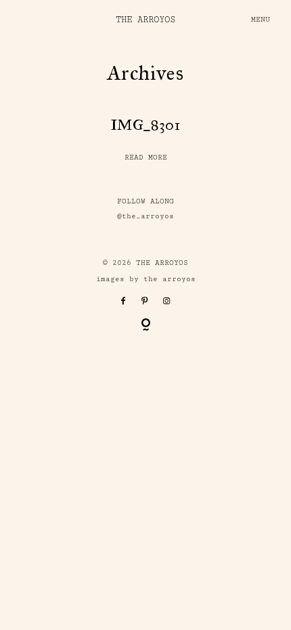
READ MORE (146, 157)
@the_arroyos (145, 216)
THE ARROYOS (145, 19)
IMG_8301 (145, 125)
